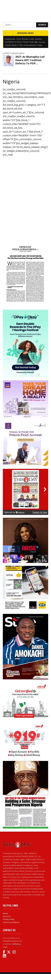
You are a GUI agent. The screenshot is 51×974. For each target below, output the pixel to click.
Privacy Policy (8, 919)
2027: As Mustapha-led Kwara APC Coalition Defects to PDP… (29, 60)
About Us (7, 916)
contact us (16, 944)
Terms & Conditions (11, 922)
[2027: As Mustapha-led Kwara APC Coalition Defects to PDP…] (8, 60)
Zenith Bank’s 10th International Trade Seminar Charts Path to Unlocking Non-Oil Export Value (25, 38)
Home (5, 913)
